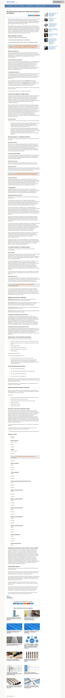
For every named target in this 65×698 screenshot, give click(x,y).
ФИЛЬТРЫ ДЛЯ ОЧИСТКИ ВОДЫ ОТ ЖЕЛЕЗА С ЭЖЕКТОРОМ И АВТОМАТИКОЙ (53, 14)
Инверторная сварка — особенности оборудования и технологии (53, 19)
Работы (16, 5)
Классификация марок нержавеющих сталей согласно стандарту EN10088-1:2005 (53, 25)
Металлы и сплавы (29, 5)
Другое (44, 5)
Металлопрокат (38, 5)
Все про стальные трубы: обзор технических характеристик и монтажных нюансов (53, 47)
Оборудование (22, 5)
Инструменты (10, 5)
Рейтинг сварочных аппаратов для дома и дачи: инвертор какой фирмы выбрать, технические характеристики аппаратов (53, 41)
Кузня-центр (11, 1)
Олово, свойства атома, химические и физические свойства (53, 34)
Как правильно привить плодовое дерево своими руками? (53, 29)
